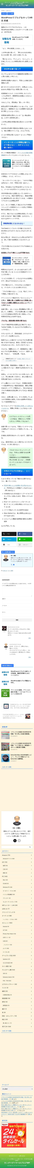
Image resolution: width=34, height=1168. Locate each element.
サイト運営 (10, 570)
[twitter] (12, 565)
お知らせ (5, 570)
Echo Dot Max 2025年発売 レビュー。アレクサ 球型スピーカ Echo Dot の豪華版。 (21, 757)
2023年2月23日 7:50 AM (15, 644)
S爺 (6, 648)
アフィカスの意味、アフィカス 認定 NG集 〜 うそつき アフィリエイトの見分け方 (21, 692)
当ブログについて (13, 1155)
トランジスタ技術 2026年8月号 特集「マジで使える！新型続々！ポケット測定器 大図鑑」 (21, 745)
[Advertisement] (17, 791)
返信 (30, 638)
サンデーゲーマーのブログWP (17, 5)
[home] (14, 565)
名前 (3, 598)
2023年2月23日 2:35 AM (13, 627)
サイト (4, 612)
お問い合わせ (22, 1155)
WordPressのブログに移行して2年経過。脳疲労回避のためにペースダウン (21, 673)
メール (4, 605)
